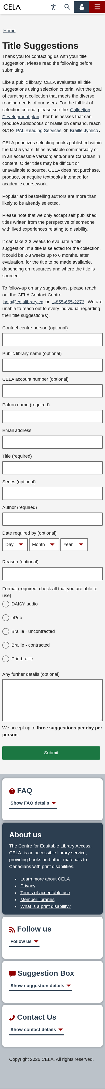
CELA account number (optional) (35, 379)
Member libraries (37, 899)
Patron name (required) (26, 404)
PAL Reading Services (38, 130)
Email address (16, 430)
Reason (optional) (20, 561)
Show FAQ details (29, 803)
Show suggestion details (37, 985)
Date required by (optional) (29, 533)
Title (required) (17, 456)
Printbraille (22, 658)
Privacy (27, 885)
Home (9, 30)
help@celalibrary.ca (23, 301)
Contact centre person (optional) (35, 327)
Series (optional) (19, 481)
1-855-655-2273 (68, 301)
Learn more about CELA (45, 879)
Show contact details (33, 1029)
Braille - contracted (30, 645)
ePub (16, 617)
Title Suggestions (40, 45)
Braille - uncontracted (33, 631)
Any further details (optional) (31, 674)
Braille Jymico (84, 130)
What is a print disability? (45, 906)
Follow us (21, 941)
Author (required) (19, 507)
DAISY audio (24, 603)
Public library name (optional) (32, 353)
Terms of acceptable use (45, 892)
